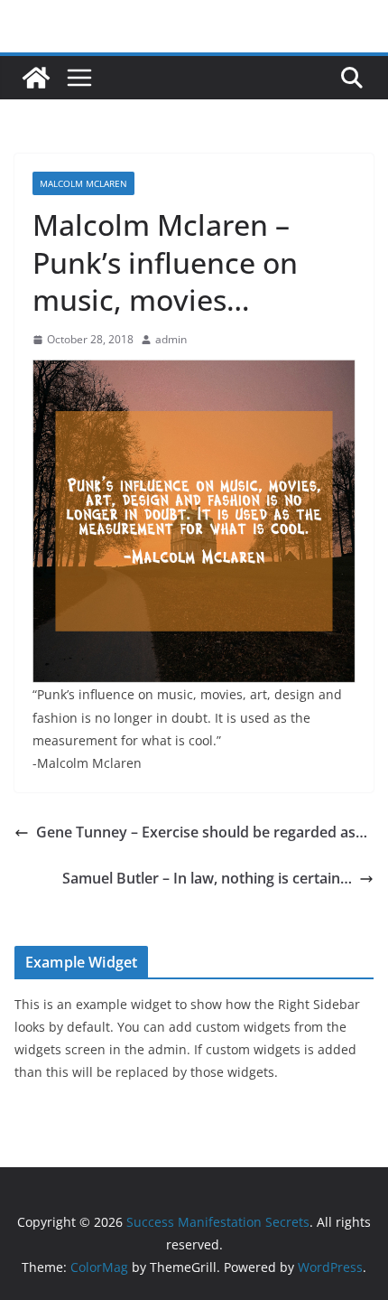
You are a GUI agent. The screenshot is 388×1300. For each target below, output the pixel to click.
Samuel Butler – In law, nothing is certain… (207, 878)
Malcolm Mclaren (83, 183)
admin (171, 339)
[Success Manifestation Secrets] (36, 77)
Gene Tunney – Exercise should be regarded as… (201, 832)
